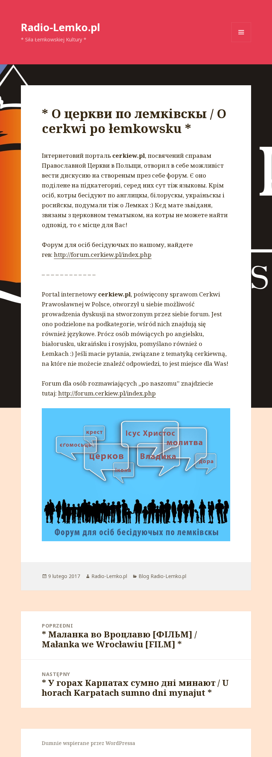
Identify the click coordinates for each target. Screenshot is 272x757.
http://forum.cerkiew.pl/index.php (103, 254)
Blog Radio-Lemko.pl (162, 576)
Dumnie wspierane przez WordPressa (88, 743)
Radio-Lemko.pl (60, 27)
